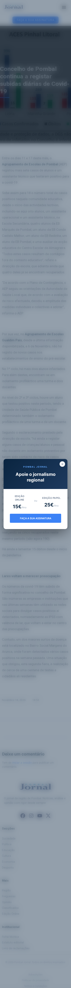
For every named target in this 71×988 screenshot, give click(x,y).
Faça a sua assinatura (35, 518)
